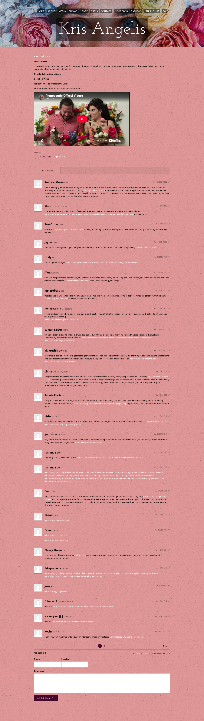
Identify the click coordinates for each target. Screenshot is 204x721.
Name (37, 659)
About (51, 11)
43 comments (44, 157)
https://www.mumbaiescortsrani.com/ (126, 457)
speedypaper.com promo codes (69, 229)
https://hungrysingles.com (56, 591)
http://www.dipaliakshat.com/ (110, 475)
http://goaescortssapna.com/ (58, 481)
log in (138, 653)
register (145, 653)
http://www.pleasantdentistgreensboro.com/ (73, 621)
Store (84, 11)
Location (65, 659)
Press (94, 11)
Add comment (46, 697)
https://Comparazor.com (56, 535)
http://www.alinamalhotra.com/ (117, 478)
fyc (165, 11)
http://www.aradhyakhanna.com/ (60, 478)
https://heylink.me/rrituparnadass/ (142, 573)
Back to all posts (42, 56)
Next (165, 646)
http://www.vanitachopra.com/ (89, 478)
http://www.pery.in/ (72, 424)
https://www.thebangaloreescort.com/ (62, 319)
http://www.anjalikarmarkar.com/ (139, 475)
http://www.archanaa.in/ (93, 337)
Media (62, 11)
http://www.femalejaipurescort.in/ (60, 340)
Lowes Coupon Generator (56, 298)
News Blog (121, 11)
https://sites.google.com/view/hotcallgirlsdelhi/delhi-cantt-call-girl (74, 573)
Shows (73, 11)
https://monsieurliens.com (56, 540)
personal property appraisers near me (127, 636)
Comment (39, 671)
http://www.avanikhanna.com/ (82, 475)
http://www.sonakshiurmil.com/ (59, 472)
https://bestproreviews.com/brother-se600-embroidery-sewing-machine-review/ (102, 262)
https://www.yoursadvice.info (88, 442)
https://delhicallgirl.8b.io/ (115, 573)
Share (62, 157)
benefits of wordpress (146, 247)
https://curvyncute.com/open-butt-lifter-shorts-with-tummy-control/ (83, 606)
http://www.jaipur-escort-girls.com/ (60, 361)
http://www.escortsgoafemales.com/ (148, 478)
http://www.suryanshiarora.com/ (88, 472)
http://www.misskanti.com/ (57, 475)
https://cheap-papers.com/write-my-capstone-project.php (100, 403)
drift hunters (80, 555)
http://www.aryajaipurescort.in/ (137, 337)
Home (40, 11)
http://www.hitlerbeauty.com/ (149, 472)
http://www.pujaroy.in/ (157, 421)
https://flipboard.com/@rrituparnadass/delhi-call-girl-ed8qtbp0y (73, 576)
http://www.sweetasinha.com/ (143, 358)
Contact (106, 11)
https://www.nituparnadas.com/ (92, 457)
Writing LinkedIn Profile (94, 190)
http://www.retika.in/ (113, 337)
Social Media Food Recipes (77, 280)
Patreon (136, 11)
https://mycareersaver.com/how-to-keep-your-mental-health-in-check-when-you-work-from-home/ (89, 214)
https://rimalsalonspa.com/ (57, 520)
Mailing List (152, 11)
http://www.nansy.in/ (54, 424)
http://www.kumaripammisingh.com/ (119, 472)
